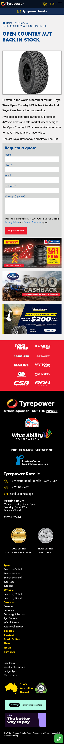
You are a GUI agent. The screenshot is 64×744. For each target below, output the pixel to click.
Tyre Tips (8, 585)
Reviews (9, 652)
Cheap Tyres (10, 675)
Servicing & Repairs (14, 614)
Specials (9, 630)
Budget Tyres (10, 671)
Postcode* (10, 186)
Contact (9, 635)
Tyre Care (9, 581)
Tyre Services (11, 618)
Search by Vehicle (13, 569)
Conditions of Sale (41, 733)
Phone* (9, 165)
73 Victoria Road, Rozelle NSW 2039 (33, 481)
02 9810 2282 (19, 487)
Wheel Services (12, 622)
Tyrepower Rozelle (34, 11)
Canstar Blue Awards (15, 667)
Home (8, 22)
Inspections (9, 610)
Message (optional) (15, 196)
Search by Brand (13, 577)
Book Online (12, 639)
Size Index (9, 663)
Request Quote (16, 230)
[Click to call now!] (44, 4)
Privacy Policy (12, 222)
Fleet (7, 643)
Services (9, 602)
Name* (9, 154)
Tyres (7, 565)
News (7, 647)
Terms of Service (32, 222)
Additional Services (14, 626)
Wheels (9, 590)
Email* (8, 175)
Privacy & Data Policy (22, 733)
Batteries (8, 606)
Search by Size (12, 573)
